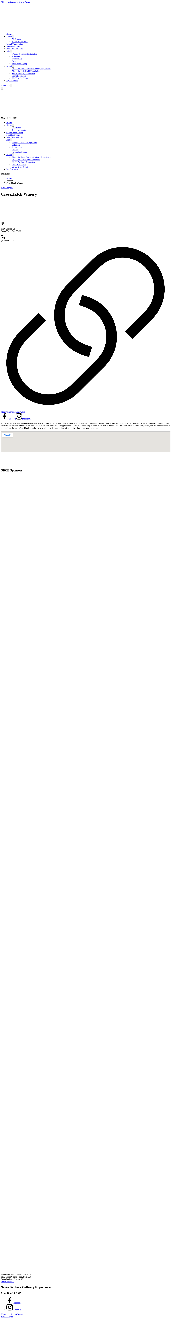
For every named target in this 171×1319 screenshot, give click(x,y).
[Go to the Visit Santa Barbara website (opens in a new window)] (31, 511)
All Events (16, 39)
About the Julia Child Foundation (26, 71)
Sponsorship (17, 59)
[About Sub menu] (13, 66)
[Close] (2, 88)
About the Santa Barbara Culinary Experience (31, 69)
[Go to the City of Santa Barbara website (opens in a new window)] (31, 826)
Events (9, 36)
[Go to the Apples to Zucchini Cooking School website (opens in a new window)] (21, 867)
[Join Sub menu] (11, 51)
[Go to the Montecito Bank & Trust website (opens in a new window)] (27, 630)
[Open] (11, 85)
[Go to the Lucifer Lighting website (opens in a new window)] (31, 692)
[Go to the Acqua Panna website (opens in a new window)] (16, 743)
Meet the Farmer (13, 46)
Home (9, 34)
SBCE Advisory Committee (23, 73)
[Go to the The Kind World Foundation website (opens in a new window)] (21, 674)
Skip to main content (9, 2)
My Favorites (12, 81)
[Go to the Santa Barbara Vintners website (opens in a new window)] (31, 662)
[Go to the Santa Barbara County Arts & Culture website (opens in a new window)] (31, 988)
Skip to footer (24, 2)
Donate (15, 61)
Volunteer (16, 56)
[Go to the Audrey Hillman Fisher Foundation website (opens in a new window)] (31, 522)
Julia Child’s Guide (14, 49)
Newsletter (5, 85)
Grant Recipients (19, 76)
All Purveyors (7, 188)
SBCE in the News (20, 78)
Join (8, 51)
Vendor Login (7, 1317)
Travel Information (20, 41)
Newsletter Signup (19, 63)
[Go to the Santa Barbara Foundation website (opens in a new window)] (24, 569)
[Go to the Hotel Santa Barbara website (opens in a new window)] (31, 1199)
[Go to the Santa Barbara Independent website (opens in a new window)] (31, 541)
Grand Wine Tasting (14, 44)
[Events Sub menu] (13, 36)
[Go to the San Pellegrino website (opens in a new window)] (21, 713)
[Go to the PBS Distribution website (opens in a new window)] (31, 766)
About (9, 66)
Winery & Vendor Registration (24, 54)
